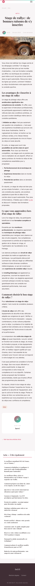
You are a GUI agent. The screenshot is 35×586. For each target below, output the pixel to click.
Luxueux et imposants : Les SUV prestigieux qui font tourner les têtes (16, 497)
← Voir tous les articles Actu (11, 439)
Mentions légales (14, 575)
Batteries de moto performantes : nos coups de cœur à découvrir (16, 552)
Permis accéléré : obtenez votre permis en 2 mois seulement (17, 521)
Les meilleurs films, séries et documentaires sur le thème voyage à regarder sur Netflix (16, 477)
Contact (23, 575)
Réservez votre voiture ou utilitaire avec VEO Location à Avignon (17, 534)
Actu (9, 8)
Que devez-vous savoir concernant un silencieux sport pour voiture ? (16, 491)
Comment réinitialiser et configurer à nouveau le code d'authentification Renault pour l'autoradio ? (16, 469)
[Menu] (31, 1)
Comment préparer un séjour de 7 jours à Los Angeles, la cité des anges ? (17, 484)
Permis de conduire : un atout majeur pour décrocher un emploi (16, 503)
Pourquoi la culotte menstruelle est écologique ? (15, 540)
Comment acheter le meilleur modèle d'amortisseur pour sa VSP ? (16, 546)
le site (31, 200)
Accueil (4, 8)
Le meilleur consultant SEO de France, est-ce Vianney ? (16, 462)
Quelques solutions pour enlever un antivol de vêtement (16, 509)
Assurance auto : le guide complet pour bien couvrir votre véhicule (16, 528)
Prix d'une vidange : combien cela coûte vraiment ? (17, 515)
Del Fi (17, 569)
